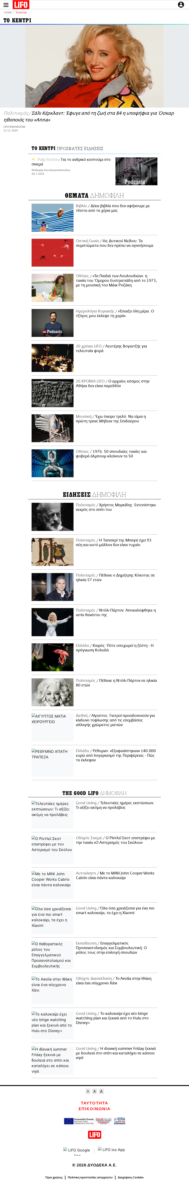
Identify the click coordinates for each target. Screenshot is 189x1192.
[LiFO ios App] (112, 1151)
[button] (6, 5)
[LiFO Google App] (77, 1151)
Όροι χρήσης (54, 1177)
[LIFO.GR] (21, 5)
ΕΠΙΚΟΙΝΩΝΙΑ (94, 1109)
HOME (8, 13)
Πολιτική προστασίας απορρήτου (90, 1177)
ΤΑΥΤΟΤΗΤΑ (94, 1103)
